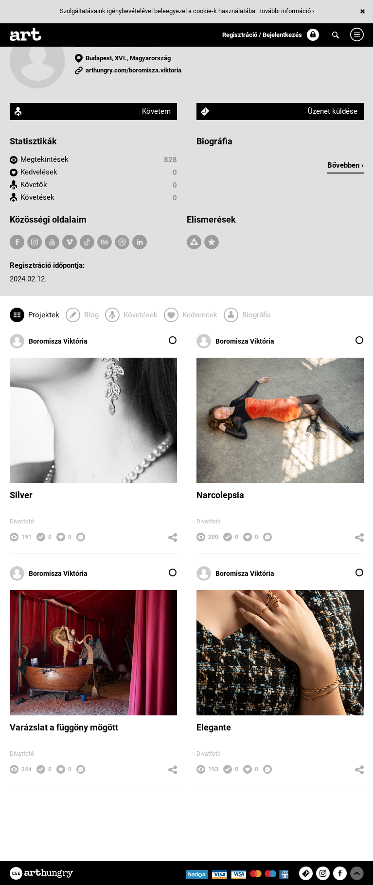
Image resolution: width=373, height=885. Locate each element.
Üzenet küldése (332, 111)
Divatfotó (22, 521)
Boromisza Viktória (58, 341)
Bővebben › (345, 165)
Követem (156, 111)
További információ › (286, 11)
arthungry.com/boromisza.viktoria (133, 70)
